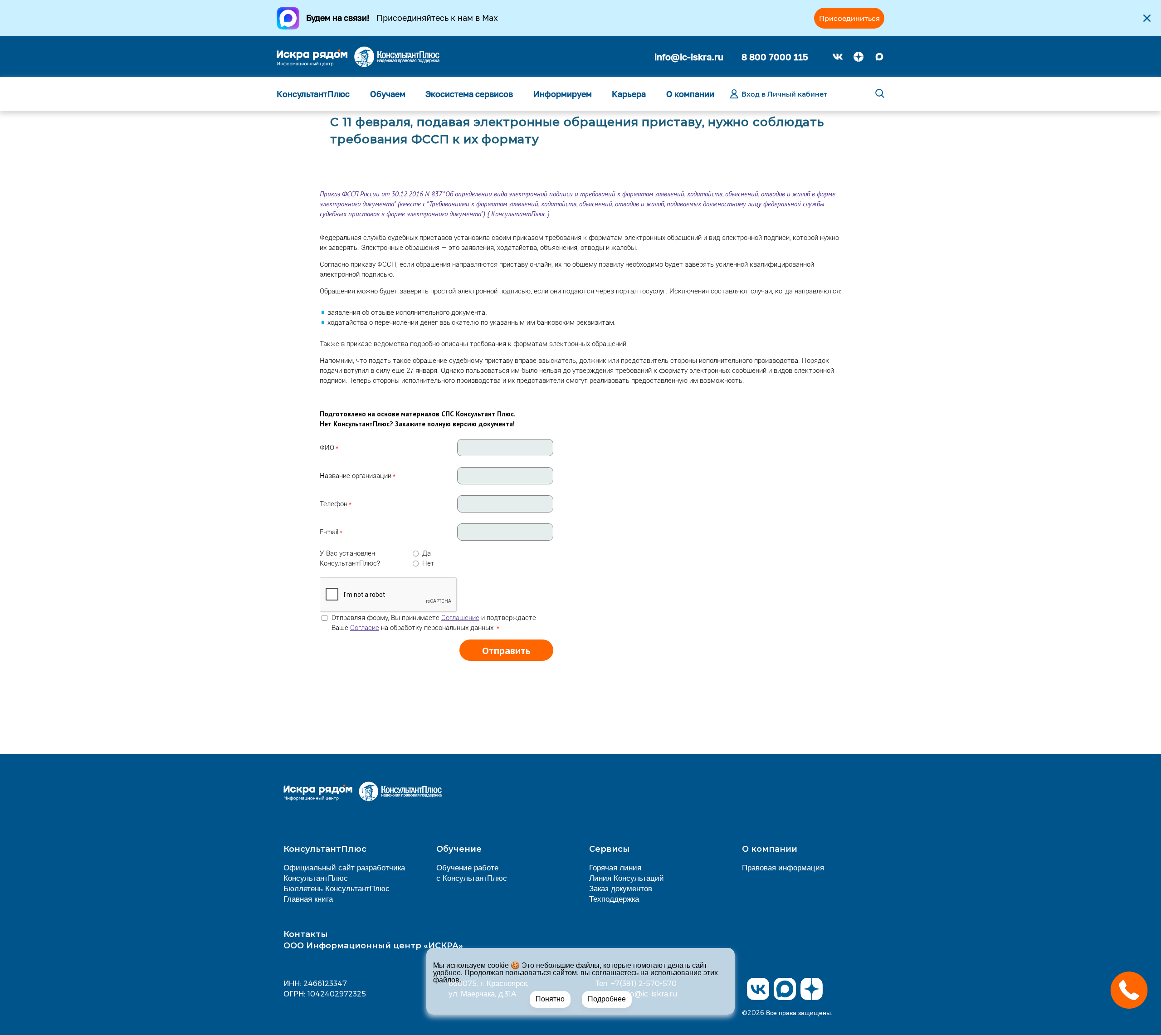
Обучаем (387, 94)
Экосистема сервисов (469, 94)
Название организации (355, 476)
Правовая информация (783, 867)
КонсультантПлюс (313, 94)
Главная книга (308, 898)
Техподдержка (614, 898)
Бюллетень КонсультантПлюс (336, 888)
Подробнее (607, 999)
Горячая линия (615, 867)
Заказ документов (620, 888)
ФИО (327, 448)
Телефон (333, 504)
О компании (690, 94)
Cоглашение (460, 618)
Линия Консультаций (626, 877)
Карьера (629, 94)
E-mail (329, 532)
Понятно (550, 999)
